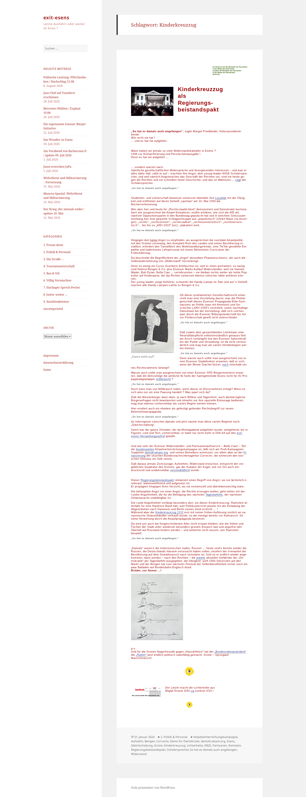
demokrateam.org (213, 741)
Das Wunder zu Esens (58, 140)
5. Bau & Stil (51, 273)
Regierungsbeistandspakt (157, 480)
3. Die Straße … (53, 259)
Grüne (158, 745)
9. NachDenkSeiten (56, 302)
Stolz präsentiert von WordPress (153, 788)
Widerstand (139, 754)
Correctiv (162, 741)
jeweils (200, 557)
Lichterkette (195, 745)
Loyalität (220, 197)
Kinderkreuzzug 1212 (169, 512)
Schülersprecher (178, 750)
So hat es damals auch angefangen (213, 750)
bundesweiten (145, 449)
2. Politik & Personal (56, 252)
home (47, 370)
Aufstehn (137, 741)
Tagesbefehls (214, 494)
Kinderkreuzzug (174, 745)
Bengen (150, 741)
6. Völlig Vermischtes (57, 280)
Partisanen (219, 745)
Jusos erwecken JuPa (57, 167)
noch (225, 364)
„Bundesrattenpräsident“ (230, 651)
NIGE (207, 745)
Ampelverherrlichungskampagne (215, 737)
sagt (238, 179)
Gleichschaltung (142, 745)
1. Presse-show (53, 245)
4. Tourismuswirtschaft (59, 266)
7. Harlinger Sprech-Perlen (61, 287)
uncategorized (53, 309)
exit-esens (56, 17)
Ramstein (234, 745)
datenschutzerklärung (58, 363)
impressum (51, 355)
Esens (231, 741)
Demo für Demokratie (184, 741)
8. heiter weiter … (55, 295)
